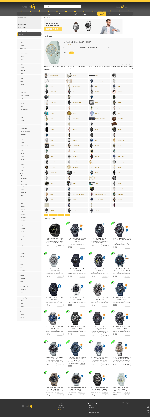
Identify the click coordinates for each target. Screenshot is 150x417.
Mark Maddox (121, 156)
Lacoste (119, 145)
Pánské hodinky (22, 24)
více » (71, 52)
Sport (39, 13)
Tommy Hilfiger (99, 199)
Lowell (51, 156)
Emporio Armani (121, 108)
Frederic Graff (76, 118)
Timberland (120, 194)
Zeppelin (97, 210)
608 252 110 (92, 405)
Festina (52, 113)
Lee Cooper (53, 151)
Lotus (119, 151)
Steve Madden (76, 189)
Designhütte (98, 102)
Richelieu (75, 178)
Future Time (121, 118)
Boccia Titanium (76, 86)
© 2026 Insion (131, 416)
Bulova (119, 86)
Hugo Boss (52, 135)
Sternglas (52, 189)
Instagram (61, 407)
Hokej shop (57, 13)
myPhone (52, 167)
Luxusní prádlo (84, 13)
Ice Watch (75, 135)
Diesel (119, 102)
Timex (51, 199)
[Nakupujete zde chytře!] (44, 18)
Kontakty (92, 407)
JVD (96, 140)
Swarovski (120, 189)
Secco (51, 183)
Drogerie (66, 13)
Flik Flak (97, 113)
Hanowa (97, 124)
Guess (74, 124)
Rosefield (97, 178)
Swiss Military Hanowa (100, 194)
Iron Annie (120, 135)
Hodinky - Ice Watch (68, 45)
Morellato (97, 162)
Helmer (52, 129)
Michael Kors (76, 162)
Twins (51, 205)
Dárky (21, 13)
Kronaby (97, 145)
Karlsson (52, 145)
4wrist (74, 75)
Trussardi (120, 199)
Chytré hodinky (54, 75)
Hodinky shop (102, 13)
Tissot (74, 199)
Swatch (52, 194)
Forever (119, 113)
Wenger (52, 210)
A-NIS (96, 75)
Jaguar (51, 140)
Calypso (75, 91)
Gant (51, 124)
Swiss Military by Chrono (78, 194)
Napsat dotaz (93, 410)
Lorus (96, 151)
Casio (51, 97)
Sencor (74, 183)
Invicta (97, 135)
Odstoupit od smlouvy (95, 412)
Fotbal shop (48, 13)
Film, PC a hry (119, 13)
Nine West (75, 167)
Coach (119, 97)
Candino (97, 91)
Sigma (96, 183)
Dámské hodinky (22, 21)
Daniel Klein (53, 102)
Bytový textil (75, 13)
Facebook (61, 405)
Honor (96, 129)
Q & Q (51, 178)
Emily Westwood (99, 108)
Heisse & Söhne (121, 124)
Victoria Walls (98, 205)
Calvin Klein (53, 91)
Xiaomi (74, 210)
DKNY (74, 108)
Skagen (119, 183)
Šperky (110, 13)
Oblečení (92, 13)
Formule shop (30, 13)
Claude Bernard (99, 97)
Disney (52, 108)
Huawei (119, 129)
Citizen (74, 97)
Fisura (74, 113)
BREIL (96, 86)
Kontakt (26, 1)
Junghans (75, 140)
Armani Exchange (99, 81)
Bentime (120, 81)
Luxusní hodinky (22, 17)
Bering (51, 86)
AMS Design (53, 81)
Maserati (52, 162)
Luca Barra (75, 156)
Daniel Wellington (77, 102)
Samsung (120, 178)
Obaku (119, 167)
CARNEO (120, 91)
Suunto (97, 189)
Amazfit (119, 75)
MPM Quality (121, 162)
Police (96, 172)
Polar (74, 172)
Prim (119, 172)
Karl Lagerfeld (121, 140)
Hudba (128, 13)
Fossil (51, 118)
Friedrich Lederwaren (100, 118)
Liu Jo (74, 151)
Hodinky (48, 17)
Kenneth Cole (76, 145)
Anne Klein (75, 81)
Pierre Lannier (53, 172)
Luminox (97, 156)
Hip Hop (75, 129)
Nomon (97, 167)
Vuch (119, 205)
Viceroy (74, 205)
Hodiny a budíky (22, 27)
